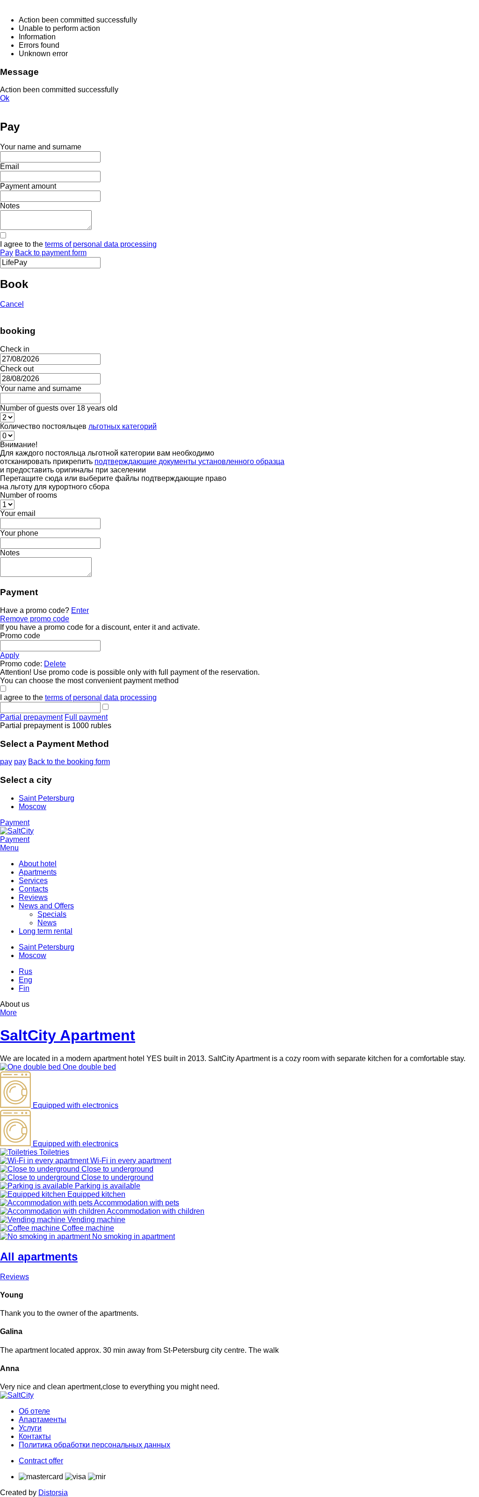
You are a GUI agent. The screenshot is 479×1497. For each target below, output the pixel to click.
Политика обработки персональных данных (94, 1445)
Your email (18, 513)
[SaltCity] (17, 831)
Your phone (19, 533)
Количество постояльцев (78, 426)
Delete (55, 664)
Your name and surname (40, 147)
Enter (80, 610)
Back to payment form (51, 253)
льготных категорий (122, 426)
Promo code (20, 636)
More (8, 1013)
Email (9, 166)
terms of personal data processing (101, 244)
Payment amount (28, 186)
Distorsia (53, 1493)
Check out (17, 369)
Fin (24, 988)
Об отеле (34, 1411)
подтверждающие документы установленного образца (189, 461)
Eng (25, 980)
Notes (10, 206)
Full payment (86, 717)
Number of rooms (28, 495)
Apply (9, 655)
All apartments (39, 1256)
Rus (25, 971)
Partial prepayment (31, 717)
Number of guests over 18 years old (58, 408)
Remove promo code (34, 619)
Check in (14, 349)
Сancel (12, 304)
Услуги (30, 1428)
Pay (6, 253)
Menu (9, 848)
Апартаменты (42, 1419)
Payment (14, 822)
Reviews (14, 1277)
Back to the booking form (69, 762)
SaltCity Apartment (67, 1035)
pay (6, 762)
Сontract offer (41, 1461)
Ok (4, 98)
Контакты (35, 1436)
